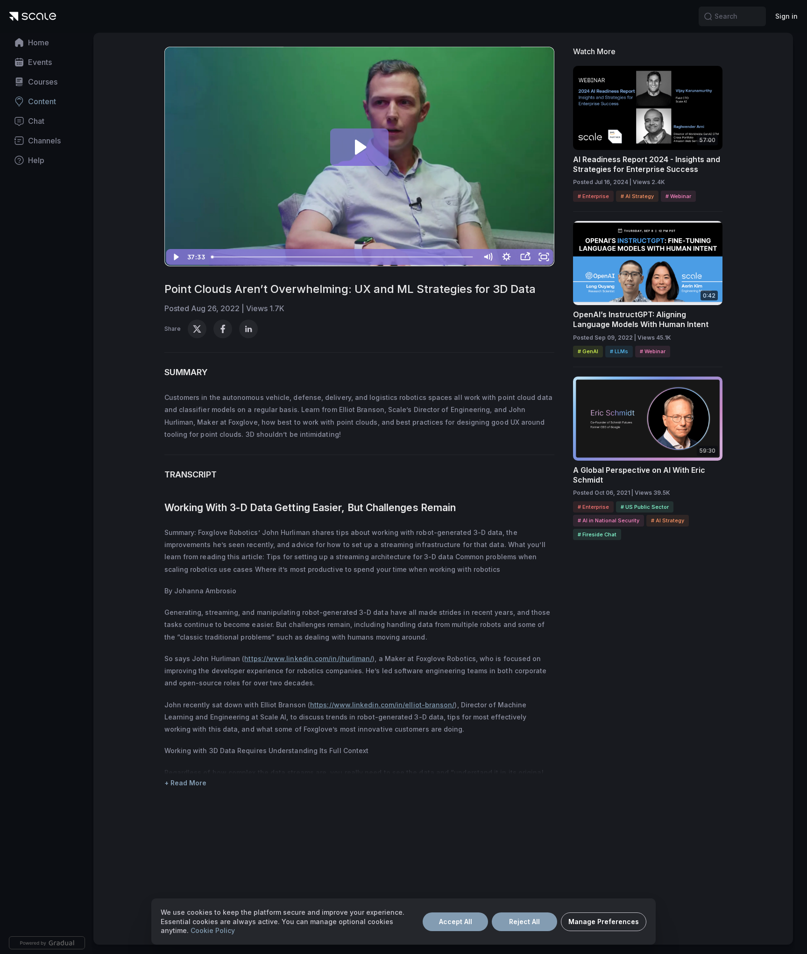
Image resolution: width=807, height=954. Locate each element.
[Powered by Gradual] (47, 942)
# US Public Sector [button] (645, 507)
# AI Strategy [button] (637, 196)
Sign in (786, 16)
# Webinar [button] (678, 196)
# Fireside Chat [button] (597, 534)
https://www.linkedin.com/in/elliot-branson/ (382, 705)
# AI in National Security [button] (608, 520)
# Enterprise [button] (593, 196)
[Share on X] (197, 329)
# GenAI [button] (588, 351)
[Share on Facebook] (222, 329)
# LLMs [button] (619, 351)
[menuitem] (46, 42)
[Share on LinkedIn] (248, 329)
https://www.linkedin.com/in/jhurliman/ (308, 658)
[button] (708, 16)
